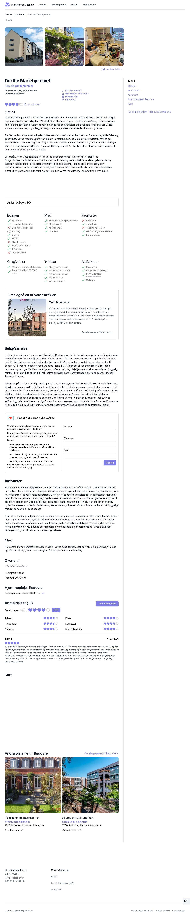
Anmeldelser (89, 4)
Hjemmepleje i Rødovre (141, 99)
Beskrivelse (134, 90)
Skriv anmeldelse (107, 603)
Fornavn (68, 426)
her (42, 593)
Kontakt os (56, 889)
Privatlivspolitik (163, 910)
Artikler (74, 4)
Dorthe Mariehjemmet (39, 14)
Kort (130, 103)
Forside (42, 4)
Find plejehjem (58, 4)
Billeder (132, 85)
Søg (10, 20)
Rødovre (20, 14)
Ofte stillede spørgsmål (62, 883)
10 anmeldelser (32, 104)
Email (66, 450)
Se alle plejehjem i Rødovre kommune (149, 111)
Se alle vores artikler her (96, 332)
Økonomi (133, 94)
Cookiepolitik (178, 910)
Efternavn (68, 438)
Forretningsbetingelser (142, 910)
